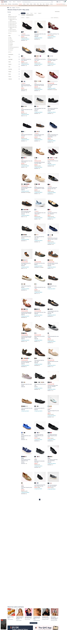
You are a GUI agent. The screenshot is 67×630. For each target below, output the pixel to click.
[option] (33, 5)
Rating (9, 74)
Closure (9, 76)
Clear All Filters (57, 11)
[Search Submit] (52, 2)
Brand (9, 35)
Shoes (10, 7)
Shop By (9, 71)
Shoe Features (10, 54)
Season (9, 61)
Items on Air (19, 1)
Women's (13, 7)
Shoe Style (10, 69)
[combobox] (36, 2)
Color (9, 66)
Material (9, 64)
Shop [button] (10, 1)
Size (9, 14)
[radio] (21, 56)
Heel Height (10, 59)
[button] (57, 2)
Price (9, 56)
